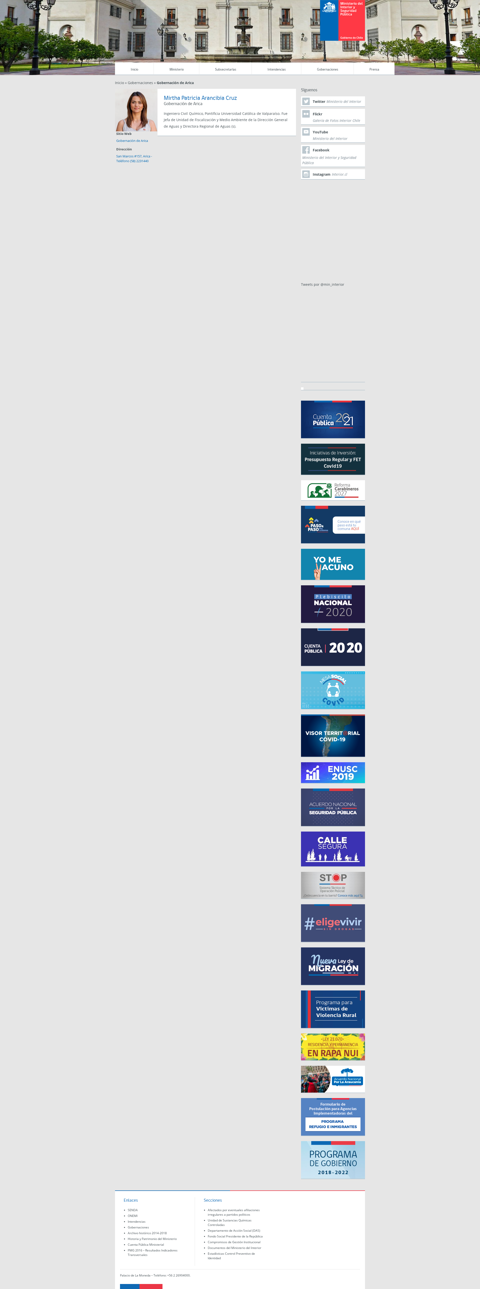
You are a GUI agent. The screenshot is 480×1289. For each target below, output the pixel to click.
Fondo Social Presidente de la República (235, 1236)
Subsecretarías (225, 70)
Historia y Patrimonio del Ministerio (152, 1239)
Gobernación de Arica (132, 140)
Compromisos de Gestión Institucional (234, 1242)
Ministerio (177, 70)
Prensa (374, 70)
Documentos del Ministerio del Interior (234, 1248)
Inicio (134, 70)
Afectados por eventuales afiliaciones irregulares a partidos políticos (234, 1212)
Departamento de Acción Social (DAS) (234, 1230)
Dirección (124, 149)
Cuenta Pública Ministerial (146, 1244)
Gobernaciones (327, 70)
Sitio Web (124, 133)
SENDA (133, 1210)
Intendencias (277, 70)
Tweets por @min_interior (322, 284)
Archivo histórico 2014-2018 (147, 1233)
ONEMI (133, 1216)
